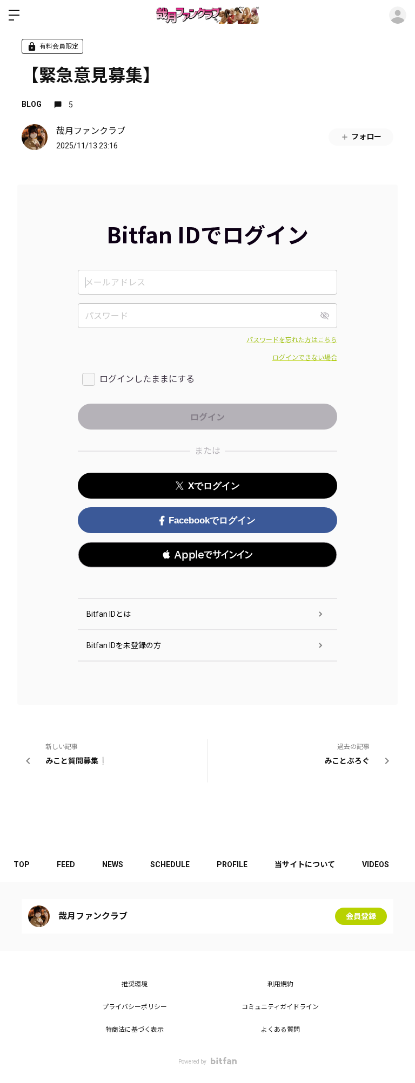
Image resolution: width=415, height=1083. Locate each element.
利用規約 (280, 984)
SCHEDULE (170, 864)
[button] (207, 555)
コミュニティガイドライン (280, 1007)
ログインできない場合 (304, 358)
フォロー (366, 136)
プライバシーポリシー (134, 1007)
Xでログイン (214, 486)
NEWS (112, 864)
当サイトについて (305, 864)
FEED (66, 864)
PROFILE (232, 864)
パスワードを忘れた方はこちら (291, 340)
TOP (22, 864)
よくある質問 (280, 1029)
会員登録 (361, 916)
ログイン (397, 15)
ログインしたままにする (147, 379)
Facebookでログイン (212, 520)
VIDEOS (375, 864)
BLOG (32, 104)
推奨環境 (135, 984)
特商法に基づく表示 (134, 1029)
